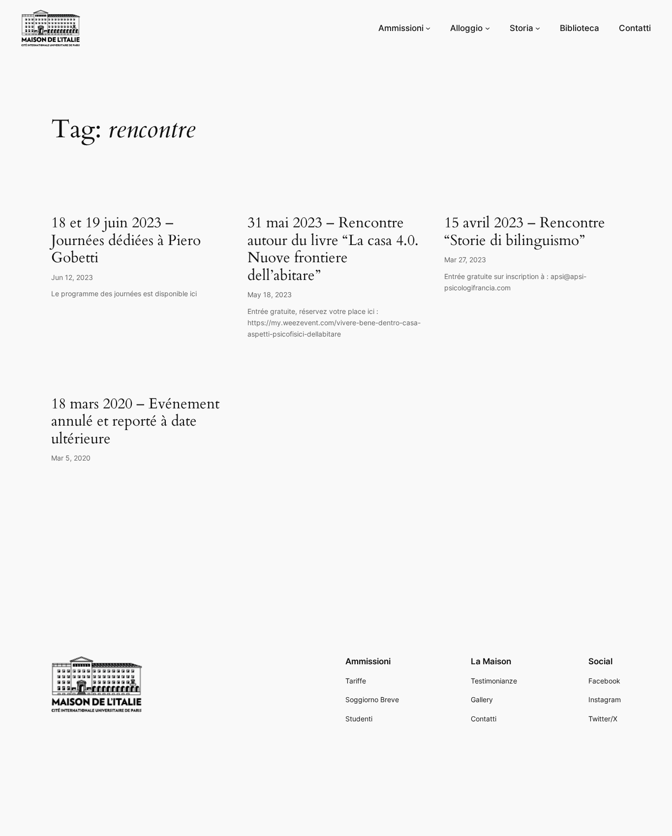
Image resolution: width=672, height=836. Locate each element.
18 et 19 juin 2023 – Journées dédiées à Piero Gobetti (126, 241)
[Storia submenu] (537, 28)
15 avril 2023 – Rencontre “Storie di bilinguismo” (524, 232)
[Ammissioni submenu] (428, 28)
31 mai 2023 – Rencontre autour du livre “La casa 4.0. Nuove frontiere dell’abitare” (333, 249)
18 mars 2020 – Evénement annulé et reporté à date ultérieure (135, 422)
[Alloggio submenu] (487, 28)
